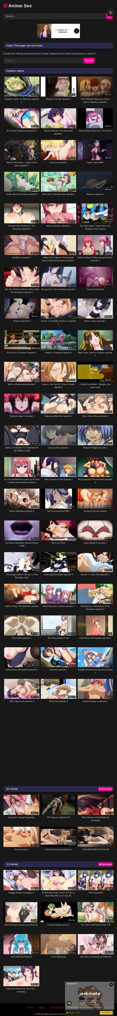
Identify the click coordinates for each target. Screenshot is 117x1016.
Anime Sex (19, 5)
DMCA (42, 1007)
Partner (86, 1007)
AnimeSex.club (76, 1014)
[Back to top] (108, 1007)
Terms (30, 1007)
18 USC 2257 (57, 1007)
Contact (73, 1007)
